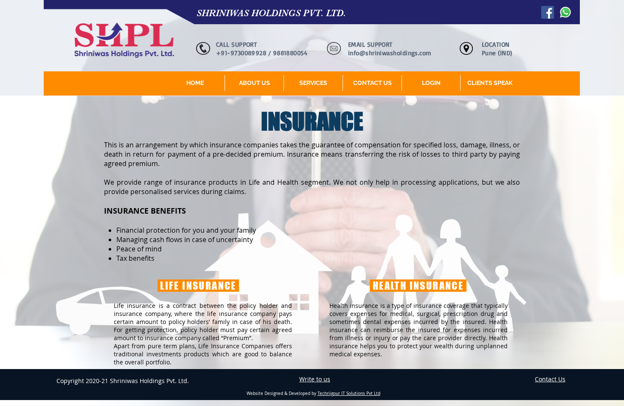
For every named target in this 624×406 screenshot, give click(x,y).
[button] (313, 83)
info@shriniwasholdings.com (390, 53)
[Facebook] (547, 12)
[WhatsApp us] (565, 12)
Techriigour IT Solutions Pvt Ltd (349, 393)
